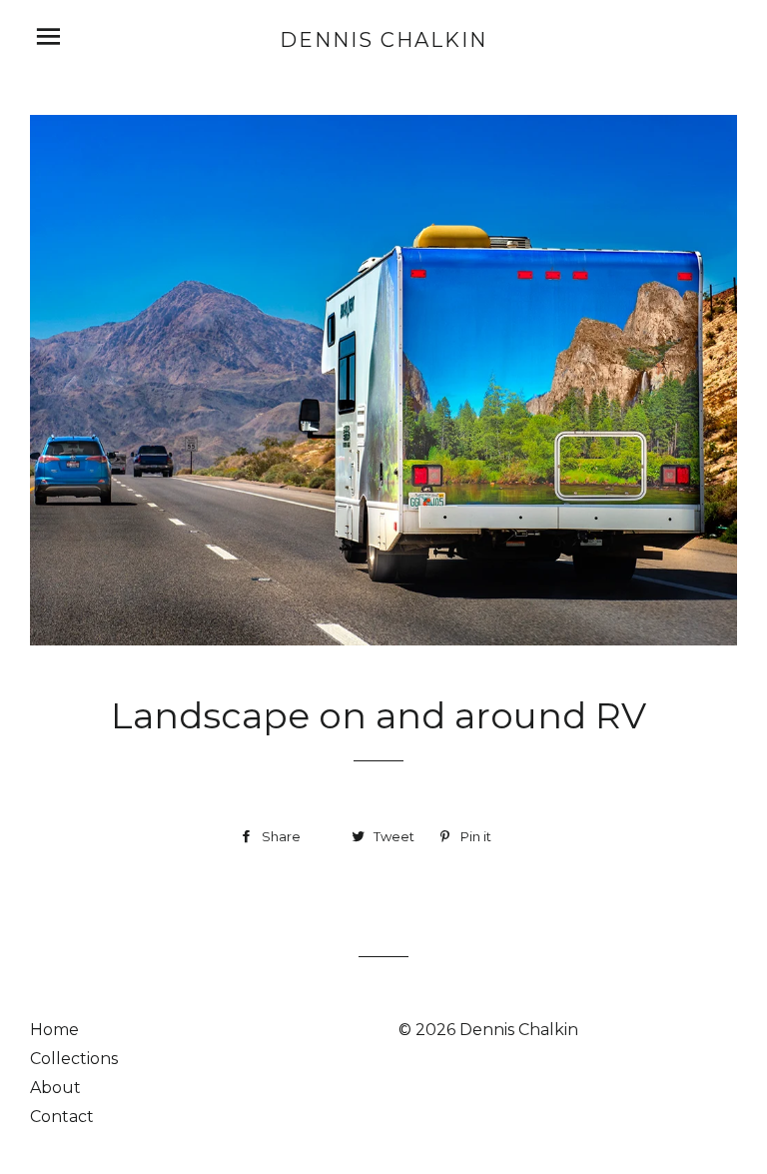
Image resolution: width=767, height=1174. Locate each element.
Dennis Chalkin (383, 40)
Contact (62, 1116)
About (55, 1087)
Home (54, 1029)
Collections (74, 1058)
